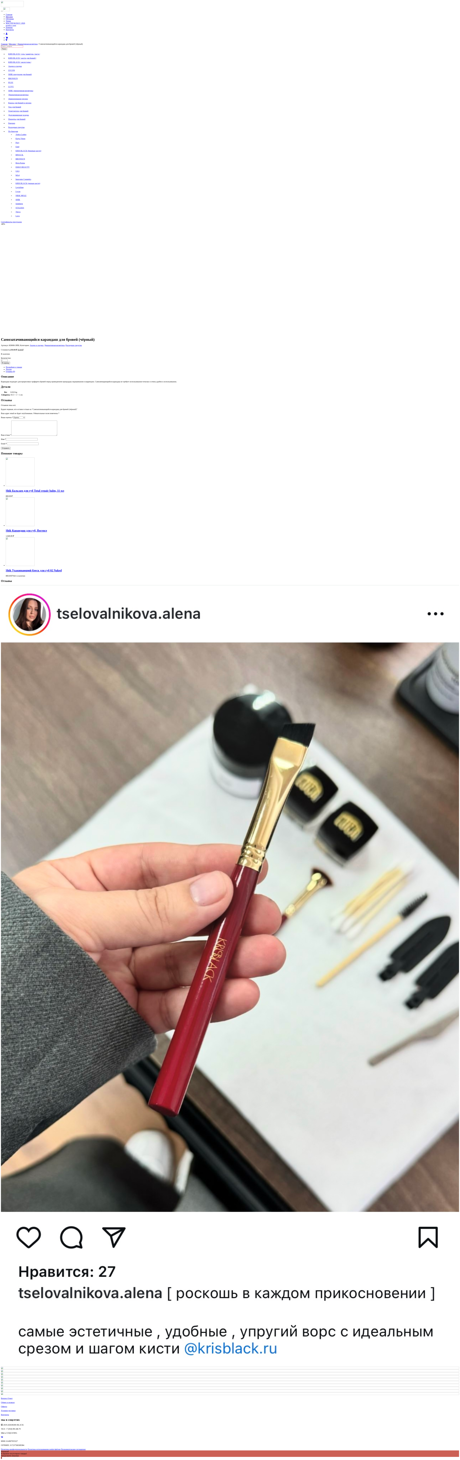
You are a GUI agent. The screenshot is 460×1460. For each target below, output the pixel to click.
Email (4, 444)
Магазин (9, 17)
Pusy (17, 143)
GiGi (17, 171)
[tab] (232, 367)
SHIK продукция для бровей (20, 74)
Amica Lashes (21, 135)
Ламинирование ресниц (18, 99)
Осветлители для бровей (18, 111)
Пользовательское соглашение (73, 1449)
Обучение (10, 19)
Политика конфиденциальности (14, 1449)
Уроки (8, 21)
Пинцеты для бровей (16, 119)
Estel (17, 147)
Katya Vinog (20, 139)
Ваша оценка (7, 417)
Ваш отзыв (6, 435)
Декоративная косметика (27, 44)
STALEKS (20, 208)
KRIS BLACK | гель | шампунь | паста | (24, 54)
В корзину (5, 363)
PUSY (10, 83)
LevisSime (20, 187)
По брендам (13, 131)
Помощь (9, 27)
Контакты (10, 30)
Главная (9, 15)
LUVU (11, 87)
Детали (9, 369)
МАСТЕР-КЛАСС (15, 24)
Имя (3, 439)
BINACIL (19, 155)
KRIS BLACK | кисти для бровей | (22, 58)
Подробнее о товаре (14, 367)
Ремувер (11, 123)
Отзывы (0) (10, 371)
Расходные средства (16, 127)
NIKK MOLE (21, 196)
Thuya (18, 212)
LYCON (11, 70)
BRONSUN (13, 78)
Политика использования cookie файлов (44, 1449)
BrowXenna (20, 163)
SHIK (18, 200)
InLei (18, 175)
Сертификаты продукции (11, 222)
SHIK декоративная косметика (20, 91)
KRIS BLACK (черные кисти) (28, 183)
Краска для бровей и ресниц (19, 103)
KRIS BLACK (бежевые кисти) (28, 151)
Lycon (18, 191)
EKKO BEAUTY (23, 167)
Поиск (4, 49)
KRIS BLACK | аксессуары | (19, 62)
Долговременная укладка (18, 115)
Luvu (18, 216)
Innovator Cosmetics (23, 179)
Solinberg (19, 204)
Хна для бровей (14, 107)
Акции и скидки (15, 66)
